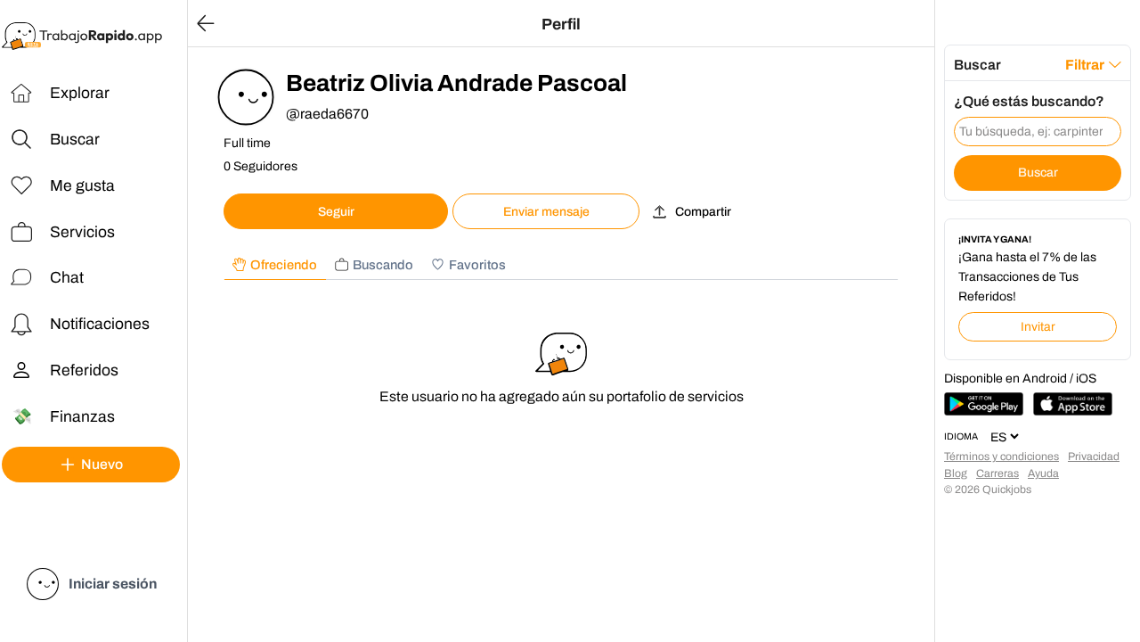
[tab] (275, 265)
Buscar (1038, 172)
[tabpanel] (561, 376)
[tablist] (561, 265)
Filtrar (1084, 64)
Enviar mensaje (546, 211)
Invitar (1038, 326)
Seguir (336, 211)
